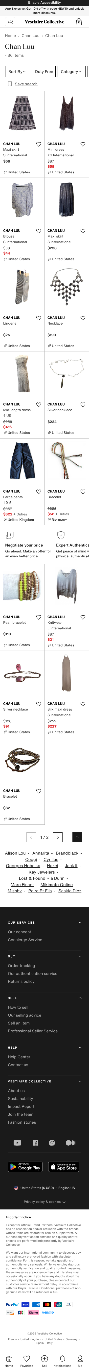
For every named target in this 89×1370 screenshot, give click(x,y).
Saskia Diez (69, 891)
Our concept (19, 932)
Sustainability (20, 1098)
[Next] (58, 837)
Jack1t (71, 866)
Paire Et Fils (40, 891)
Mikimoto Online (57, 885)
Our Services (21, 923)
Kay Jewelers (42, 872)
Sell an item (19, 1023)
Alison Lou (15, 853)
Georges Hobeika (23, 866)
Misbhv (15, 891)
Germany (71, 1339)
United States (53, 1339)
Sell (12, 998)
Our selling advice (24, 1015)
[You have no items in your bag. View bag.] (78, 21)
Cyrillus (51, 860)
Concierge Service (25, 940)
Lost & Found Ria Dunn (42, 878)
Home (10, 35)
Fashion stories (22, 1122)
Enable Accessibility (44, 2)
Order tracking (21, 965)
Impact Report (21, 1106)
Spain (40, 1343)
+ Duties (20, 514)
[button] (78, 21)
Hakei (52, 866)
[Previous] (31, 837)
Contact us (18, 1065)
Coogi (31, 860)
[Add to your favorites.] (39, 144)
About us (16, 1091)
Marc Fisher (22, 885)
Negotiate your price (24, 545)
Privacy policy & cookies (42, 1201)
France (12, 1339)
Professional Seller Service (33, 1031)
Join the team (20, 1114)
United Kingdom (31, 1339)
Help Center (19, 1057)
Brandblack (67, 853)
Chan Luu (30, 35)
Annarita (40, 853)
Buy (11, 956)
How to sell (18, 1007)
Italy (50, 1343)
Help (12, 1048)
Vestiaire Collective (29, 1081)
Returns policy (21, 981)
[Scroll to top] (77, 837)
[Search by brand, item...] (10, 21)
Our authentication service (32, 973)
